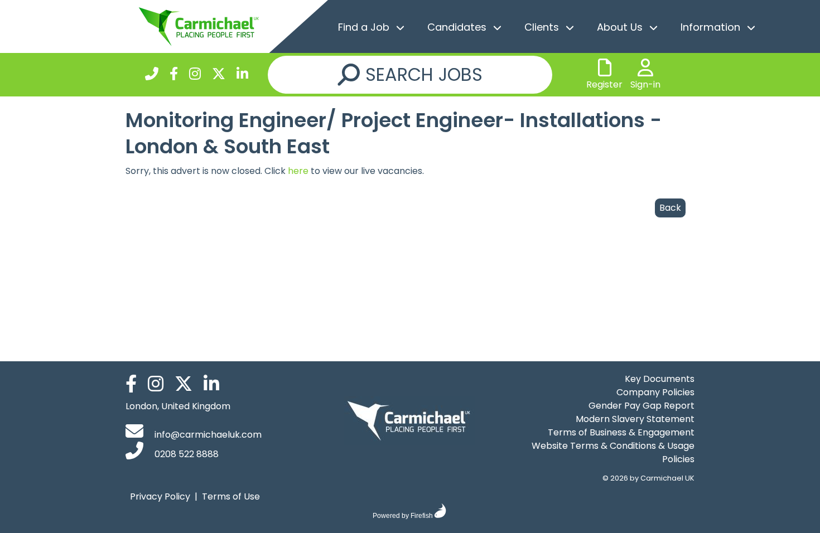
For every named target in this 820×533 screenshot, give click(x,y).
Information (710, 27)
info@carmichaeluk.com (207, 434)
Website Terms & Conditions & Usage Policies (613, 452)
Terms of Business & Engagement (621, 432)
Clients (541, 27)
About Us (620, 27)
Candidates (456, 27)
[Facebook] (173, 75)
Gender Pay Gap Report (641, 405)
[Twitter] (219, 75)
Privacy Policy (160, 496)
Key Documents (659, 378)
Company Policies (655, 392)
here (298, 170)
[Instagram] (195, 75)
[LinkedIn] (242, 75)
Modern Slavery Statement (635, 419)
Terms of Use (231, 496)
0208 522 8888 (185, 454)
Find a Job (363, 27)
